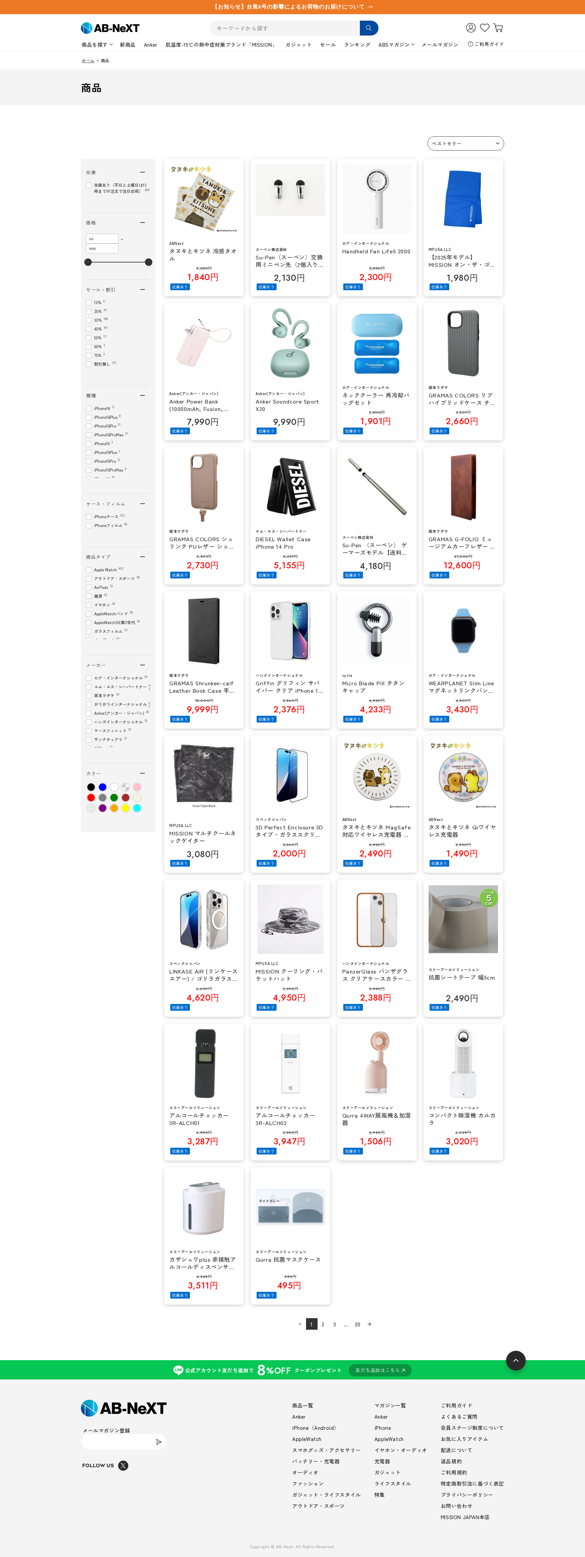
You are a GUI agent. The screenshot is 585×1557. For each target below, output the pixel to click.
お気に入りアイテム (464, 1438)
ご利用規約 (454, 1472)
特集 (379, 1494)
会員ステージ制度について (472, 1427)
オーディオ (305, 1472)
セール (328, 44)
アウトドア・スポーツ (318, 1505)
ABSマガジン (394, 44)
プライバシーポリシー (467, 1494)
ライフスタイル (392, 1483)
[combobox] (294, 28)
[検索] (369, 28)
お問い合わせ (457, 1505)
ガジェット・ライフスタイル (326, 1494)
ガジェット (298, 44)
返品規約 (451, 1461)
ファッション (308, 1483)
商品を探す (95, 44)
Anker (150, 44)
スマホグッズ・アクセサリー (326, 1449)
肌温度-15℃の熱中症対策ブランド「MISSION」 (222, 44)
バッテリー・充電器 (316, 1461)
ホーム (88, 60)
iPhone (382, 1427)
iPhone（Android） (315, 1427)
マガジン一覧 (390, 1405)
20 (358, 1324)
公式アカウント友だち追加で (292, 1369)
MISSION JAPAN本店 (465, 1516)
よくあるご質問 (459, 1416)
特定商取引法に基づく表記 (472, 1483)
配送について (457, 1449)
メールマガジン (439, 44)
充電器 (382, 1461)
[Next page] (369, 1324)
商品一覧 (302, 1405)
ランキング (357, 44)
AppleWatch (307, 1438)
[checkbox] (91, 787)
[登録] (158, 1442)
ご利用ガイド (489, 44)
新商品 (128, 44)
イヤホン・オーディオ (400, 1449)
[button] (466, 143)
